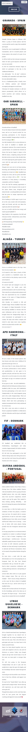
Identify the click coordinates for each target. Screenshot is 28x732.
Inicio (14, 9)
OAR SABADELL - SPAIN (14, 103)
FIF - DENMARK (14, 420)
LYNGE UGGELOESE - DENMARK (14, 604)
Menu (24, 2)
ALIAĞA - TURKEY (14, 239)
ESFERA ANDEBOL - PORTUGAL (14, 467)
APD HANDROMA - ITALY (14, 333)
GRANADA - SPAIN (14, 20)
